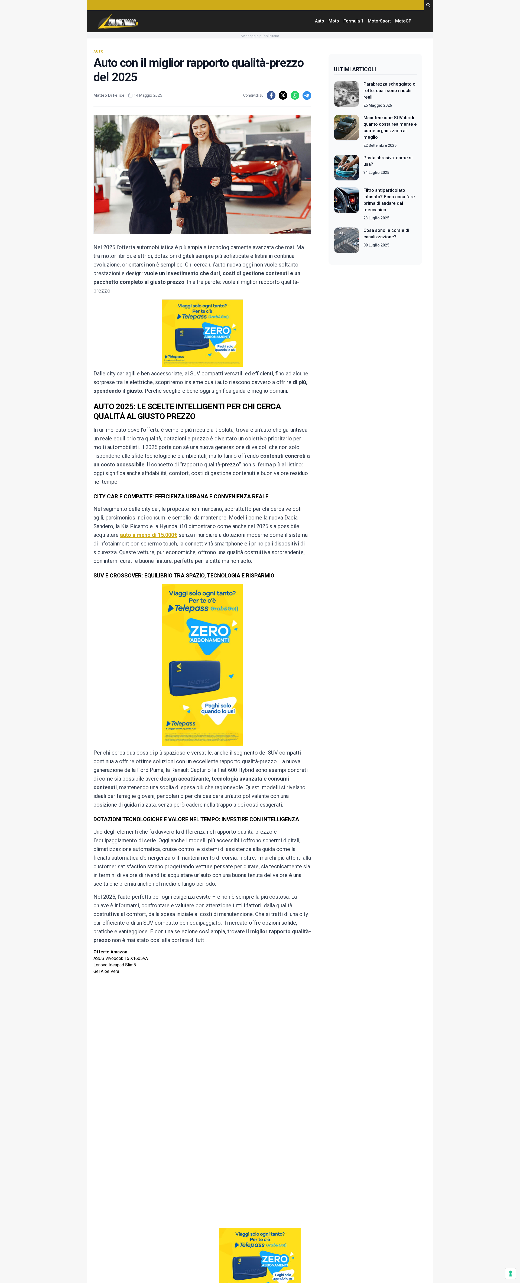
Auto (319, 21)
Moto (334, 21)
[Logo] (118, 21)
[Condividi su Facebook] (271, 95)
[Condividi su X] (283, 95)
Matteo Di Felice (109, 95)
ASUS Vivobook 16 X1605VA (120, 958)
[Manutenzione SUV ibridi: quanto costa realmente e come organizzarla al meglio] (346, 131)
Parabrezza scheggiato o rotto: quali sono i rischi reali (389, 90)
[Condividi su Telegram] (307, 95)
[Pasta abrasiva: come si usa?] (346, 168)
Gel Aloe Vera (106, 971)
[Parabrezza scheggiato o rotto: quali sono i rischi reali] (346, 94)
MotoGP (403, 21)
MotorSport (379, 21)
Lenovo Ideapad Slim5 (114, 964)
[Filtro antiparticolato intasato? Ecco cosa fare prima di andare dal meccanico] (346, 204)
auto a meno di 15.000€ (148, 535)
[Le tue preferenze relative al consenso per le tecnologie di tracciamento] (510, 1273)
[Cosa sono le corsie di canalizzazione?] (346, 240)
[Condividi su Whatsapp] (295, 95)
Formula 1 (353, 21)
